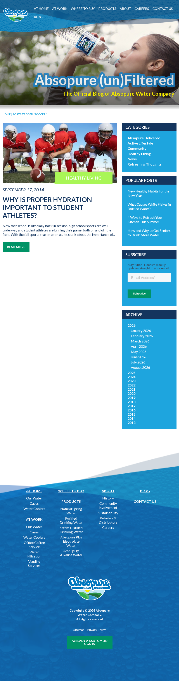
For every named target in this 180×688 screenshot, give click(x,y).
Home (7, 114)
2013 (131, 422)
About (125, 9)
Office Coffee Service (34, 544)
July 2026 (138, 362)
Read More (16, 247)
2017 (131, 406)
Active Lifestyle (140, 143)
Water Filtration (34, 554)
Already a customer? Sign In (89, 642)
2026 (131, 325)
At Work (59, 9)
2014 (131, 418)
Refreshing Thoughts (145, 164)
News (132, 159)
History (108, 498)
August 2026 (140, 367)
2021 (131, 389)
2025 (131, 372)
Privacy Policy (96, 630)
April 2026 (139, 346)
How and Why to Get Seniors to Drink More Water (149, 232)
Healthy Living (139, 154)
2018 (131, 402)
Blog (38, 17)
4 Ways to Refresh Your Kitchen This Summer (145, 219)
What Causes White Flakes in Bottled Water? (149, 206)
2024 (131, 377)
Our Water (34, 498)
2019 (131, 397)
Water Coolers (34, 508)
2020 (131, 393)
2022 (131, 385)
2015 (131, 414)
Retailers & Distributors (108, 520)
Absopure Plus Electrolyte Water (71, 541)
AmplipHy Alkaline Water (71, 553)
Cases (34, 503)
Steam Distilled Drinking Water (71, 530)
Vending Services (34, 563)
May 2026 (138, 351)
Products (107, 9)
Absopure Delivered (144, 138)
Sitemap (79, 630)
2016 (131, 410)
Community (137, 148)
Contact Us (162, 9)
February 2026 (142, 336)
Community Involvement (108, 505)
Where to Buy (83, 9)
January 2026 (141, 330)
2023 (131, 381)
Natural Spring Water (71, 511)
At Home (41, 9)
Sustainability (108, 513)
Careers (142, 9)
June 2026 (138, 357)
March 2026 (140, 341)
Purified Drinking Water (71, 520)
